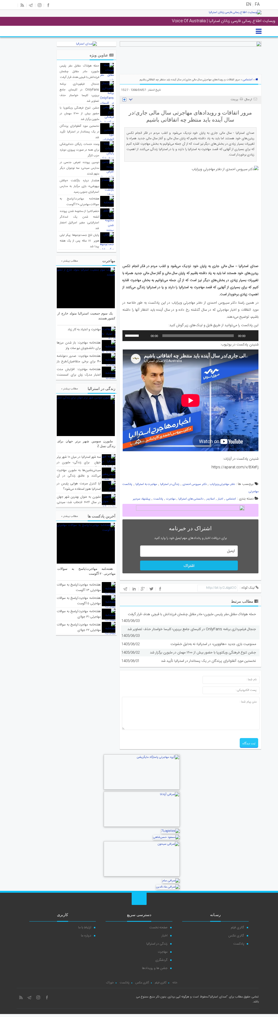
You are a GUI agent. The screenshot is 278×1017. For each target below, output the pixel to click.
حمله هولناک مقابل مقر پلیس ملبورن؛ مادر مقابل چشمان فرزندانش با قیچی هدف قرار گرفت (192, 614)
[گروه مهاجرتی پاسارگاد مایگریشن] (142, 789)
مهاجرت (170, 499)
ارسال (248, 99)
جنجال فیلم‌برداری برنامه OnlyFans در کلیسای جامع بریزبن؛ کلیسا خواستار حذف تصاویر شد (191, 629)
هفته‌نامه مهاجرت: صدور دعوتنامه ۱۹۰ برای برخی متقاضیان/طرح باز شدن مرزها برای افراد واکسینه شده (79, 364)
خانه (174, 982)
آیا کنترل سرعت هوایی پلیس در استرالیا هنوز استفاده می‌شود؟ (79, 486)
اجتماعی (247, 79)
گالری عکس (236, 935)
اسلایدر (210, 499)
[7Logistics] (170, 831)
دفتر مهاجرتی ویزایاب (222, 484)
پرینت (235, 99)
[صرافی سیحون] (142, 875)
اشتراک (189, 566)
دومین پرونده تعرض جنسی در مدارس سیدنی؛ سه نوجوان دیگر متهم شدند (79, 168)
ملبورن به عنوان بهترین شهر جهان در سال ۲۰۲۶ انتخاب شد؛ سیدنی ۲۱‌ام (79, 502)
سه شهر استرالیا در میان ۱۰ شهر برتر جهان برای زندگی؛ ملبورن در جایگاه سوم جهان (79, 462)
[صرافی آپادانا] (142, 826)
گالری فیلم (237, 927)
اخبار (220, 499)
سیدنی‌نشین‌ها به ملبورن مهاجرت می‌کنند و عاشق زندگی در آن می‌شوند (79, 476)
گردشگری (161, 960)
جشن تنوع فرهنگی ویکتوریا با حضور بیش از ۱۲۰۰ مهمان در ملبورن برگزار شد (203, 653)
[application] (190, 335)
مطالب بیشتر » (69, 261)
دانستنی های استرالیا (190, 499)
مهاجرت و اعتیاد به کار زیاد (84, 329)
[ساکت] (144, 335)
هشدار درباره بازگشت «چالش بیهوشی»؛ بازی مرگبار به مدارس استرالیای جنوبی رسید (79, 186)
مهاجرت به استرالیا (146, 484)
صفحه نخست (158, 927)
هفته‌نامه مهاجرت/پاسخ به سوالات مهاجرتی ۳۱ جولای (79, 614)
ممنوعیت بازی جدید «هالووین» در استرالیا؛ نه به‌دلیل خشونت (213, 644)
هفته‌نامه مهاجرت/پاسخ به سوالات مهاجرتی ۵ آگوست (79, 600)
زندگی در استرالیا (169, 484)
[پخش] (251, 335)
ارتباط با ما (84, 927)
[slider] (132, 335)
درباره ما (86, 935)
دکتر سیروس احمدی (194, 484)
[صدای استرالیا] (235, 14)
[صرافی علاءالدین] (168, 887)
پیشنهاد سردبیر (141, 499)
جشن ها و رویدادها (155, 968)
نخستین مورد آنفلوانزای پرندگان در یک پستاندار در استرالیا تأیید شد (208, 661)
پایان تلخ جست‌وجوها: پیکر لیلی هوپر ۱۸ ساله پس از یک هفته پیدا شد (79, 241)
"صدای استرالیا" (218, 996)
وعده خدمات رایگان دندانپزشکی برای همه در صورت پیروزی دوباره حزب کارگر (79, 150)
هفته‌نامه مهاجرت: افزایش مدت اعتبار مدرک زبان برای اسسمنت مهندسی (79, 375)
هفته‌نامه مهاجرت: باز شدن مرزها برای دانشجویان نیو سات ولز (79, 345)
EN (248, 4)
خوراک (110, 982)
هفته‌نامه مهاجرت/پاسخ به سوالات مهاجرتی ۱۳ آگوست (79, 587)
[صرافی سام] (171, 880)
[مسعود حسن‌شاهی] (166, 837)
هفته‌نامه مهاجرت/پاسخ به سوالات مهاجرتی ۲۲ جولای (79, 627)
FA (257, 4)
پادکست (158, 499)
